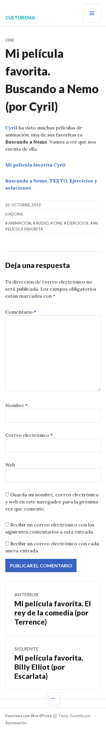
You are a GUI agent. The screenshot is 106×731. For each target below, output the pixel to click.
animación (19, 223)
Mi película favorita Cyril (35, 165)
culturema (20, 17)
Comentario (20, 312)
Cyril (11, 128)
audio (42, 223)
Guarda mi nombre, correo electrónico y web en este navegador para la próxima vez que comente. (52, 502)
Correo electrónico (29, 435)
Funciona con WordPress (28, 715)
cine (57, 223)
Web (10, 465)
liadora (14, 214)
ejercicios (78, 223)
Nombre (16, 405)
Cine (9, 40)
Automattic (15, 722)
